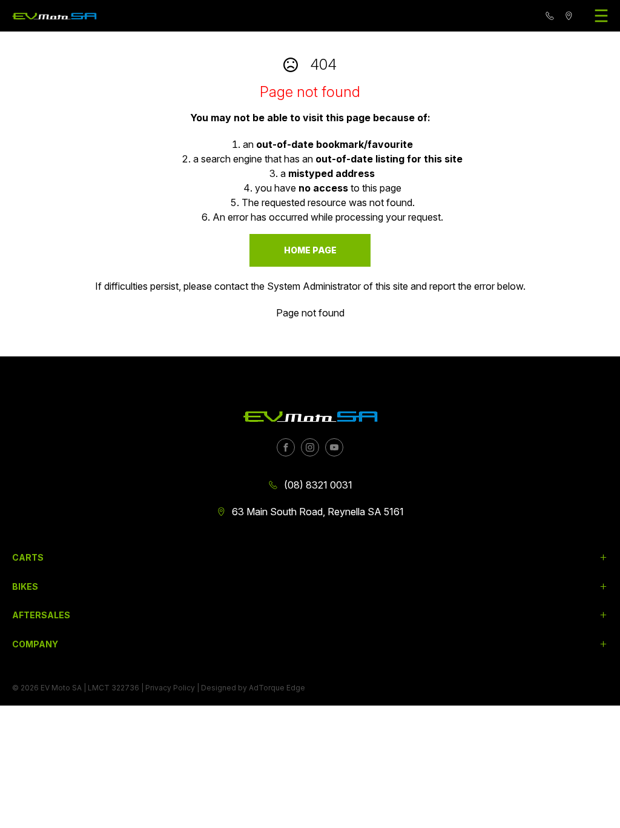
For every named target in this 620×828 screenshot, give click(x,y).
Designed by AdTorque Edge (253, 687)
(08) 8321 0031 (318, 485)
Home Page (310, 250)
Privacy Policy (170, 687)
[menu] (601, 15)
